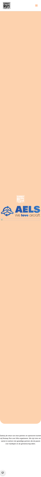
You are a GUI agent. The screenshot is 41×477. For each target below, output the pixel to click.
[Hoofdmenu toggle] (36, 5)
